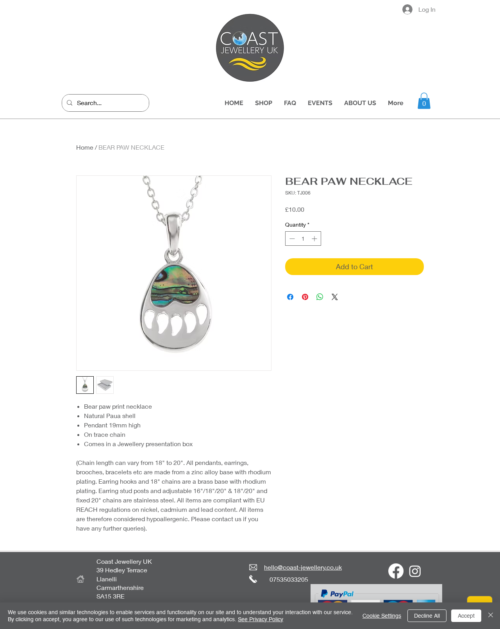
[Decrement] (291, 238)
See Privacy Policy (260, 619)
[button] (424, 101)
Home (84, 147)
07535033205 (289, 579)
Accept (466, 616)
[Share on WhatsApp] (320, 297)
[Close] (490, 616)
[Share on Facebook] (290, 297)
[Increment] (315, 238)
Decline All (427, 616)
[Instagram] (415, 571)
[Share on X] (334, 297)
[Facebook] (396, 571)
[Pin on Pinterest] (305, 297)
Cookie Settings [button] (381, 616)
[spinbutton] (303, 238)
